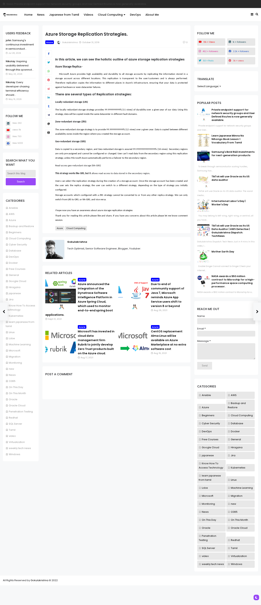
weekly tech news (20, 448)
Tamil (12, 430)
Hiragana (14, 287)
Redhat (13, 417)
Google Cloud (17, 281)
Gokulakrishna (77, 242)
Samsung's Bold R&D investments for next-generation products (233, 153)
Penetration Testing (21, 411)
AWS (12, 214)
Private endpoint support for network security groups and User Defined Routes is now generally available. (233, 115)
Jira (11, 299)
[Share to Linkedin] (48, 97)
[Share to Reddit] (48, 88)
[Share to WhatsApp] (48, 71)
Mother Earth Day (223, 251)
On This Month (17, 393)
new (11, 369)
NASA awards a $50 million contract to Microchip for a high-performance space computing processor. (233, 281)
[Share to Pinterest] (48, 80)
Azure (12, 220)
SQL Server (15, 424)
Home (28, 15)
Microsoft (14, 350)
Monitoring (15, 363)
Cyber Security (18, 244)
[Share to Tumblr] (48, 106)
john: (9, 40)
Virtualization (17, 442)
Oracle (13, 399)
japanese (15, 293)
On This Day (16, 387)
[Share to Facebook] (48, 53)
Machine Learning (20, 344)
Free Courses (17, 269)
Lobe (12, 338)
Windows (14, 454)
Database (15, 250)
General (14, 275)
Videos (88, 15)
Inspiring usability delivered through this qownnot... (20, 65)
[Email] (48, 124)
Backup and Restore (21, 226)
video (12, 436)
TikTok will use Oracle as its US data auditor (41, 4)
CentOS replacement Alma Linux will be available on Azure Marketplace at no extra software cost (168, 340)
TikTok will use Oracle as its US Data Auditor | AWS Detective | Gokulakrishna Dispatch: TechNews (231, 231)
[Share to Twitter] (48, 62)
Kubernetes (16, 316)
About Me (152, 15)
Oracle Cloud (17, 405)
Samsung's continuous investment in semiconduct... (20, 45)
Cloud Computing (110, 15)
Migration (14, 356)
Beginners (15, 232)
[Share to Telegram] (48, 115)
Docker (13, 263)
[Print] (48, 132)
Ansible (13, 208)
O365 (12, 381)
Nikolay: (11, 61)
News (9, 4)
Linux (12, 332)
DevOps (135, 15)
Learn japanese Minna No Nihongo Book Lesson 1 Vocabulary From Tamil (228, 139)
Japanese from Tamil (64, 15)
